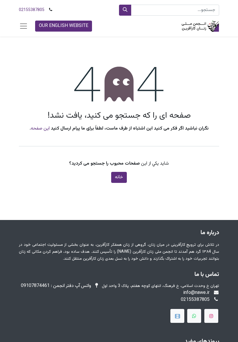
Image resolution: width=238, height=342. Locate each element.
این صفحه (40, 128)
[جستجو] (125, 10)
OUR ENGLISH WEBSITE (63, 26)
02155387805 (31, 10)
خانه (119, 177)
